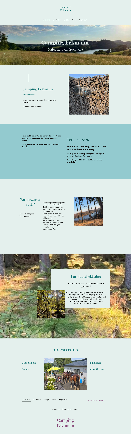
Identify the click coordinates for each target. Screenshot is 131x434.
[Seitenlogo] (65, 14)
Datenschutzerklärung (95, 400)
